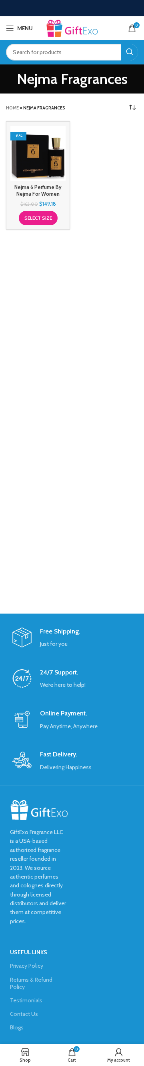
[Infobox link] (72, 638)
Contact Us (24, 1013)
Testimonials (26, 1000)
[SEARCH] (129, 52)
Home (12, 108)
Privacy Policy (26, 965)
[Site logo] (72, 27)
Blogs (17, 1027)
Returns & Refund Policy (31, 983)
